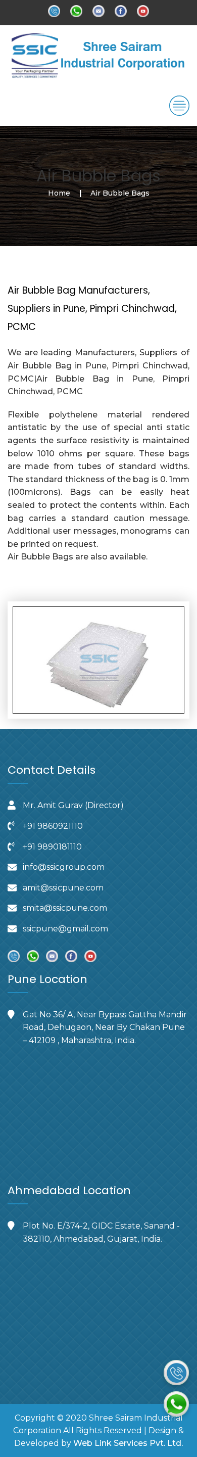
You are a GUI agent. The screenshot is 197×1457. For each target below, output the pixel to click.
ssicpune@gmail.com (65, 928)
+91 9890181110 (52, 847)
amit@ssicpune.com (63, 887)
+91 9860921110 (53, 826)
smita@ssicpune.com (65, 908)
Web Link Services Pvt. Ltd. (128, 1443)
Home (59, 193)
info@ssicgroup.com (64, 867)
